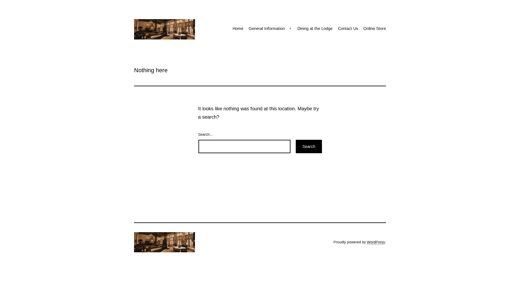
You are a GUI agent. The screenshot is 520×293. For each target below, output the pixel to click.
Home (238, 28)
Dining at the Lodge (315, 28)
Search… (205, 134)
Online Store (374, 28)
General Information (267, 28)
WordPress (376, 242)
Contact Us (348, 28)
